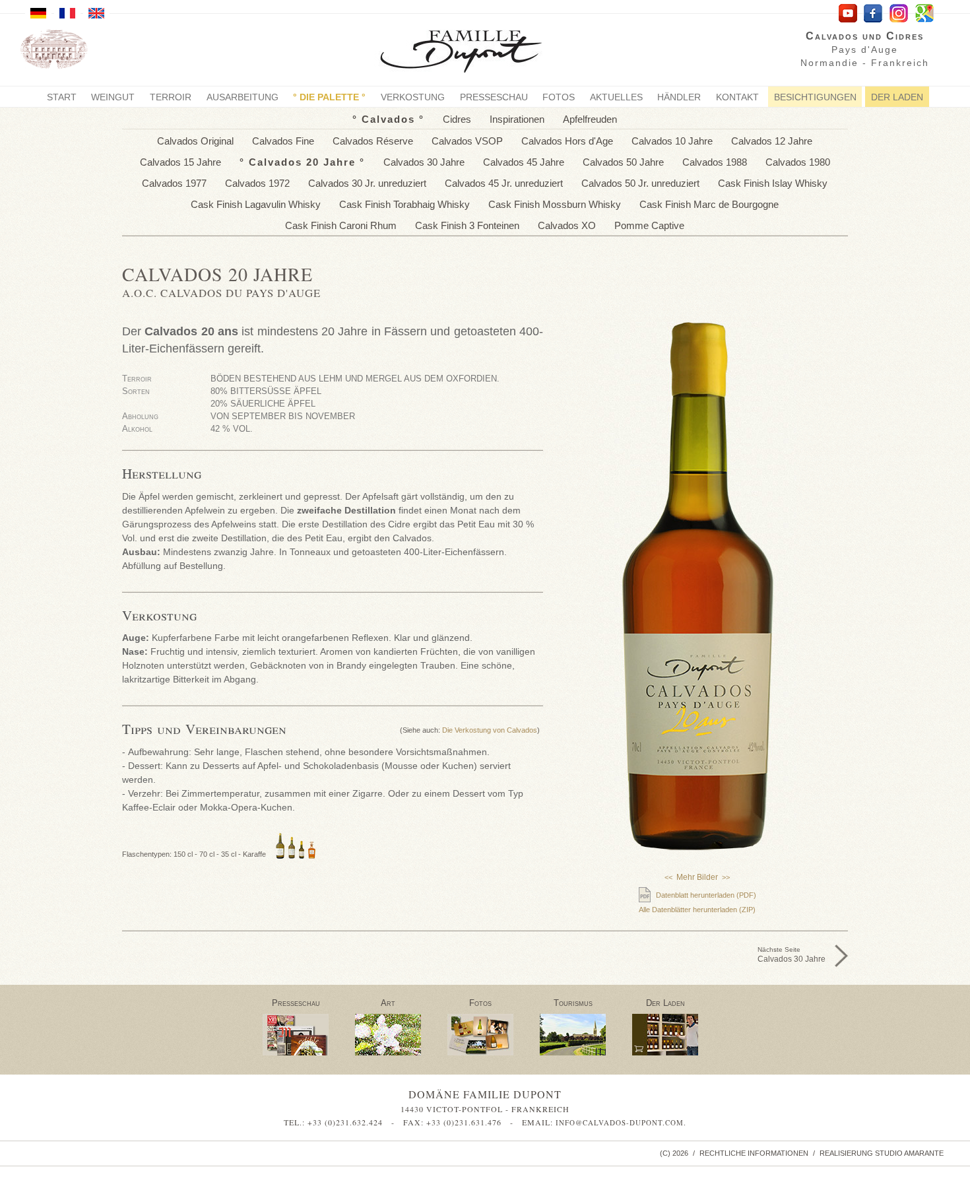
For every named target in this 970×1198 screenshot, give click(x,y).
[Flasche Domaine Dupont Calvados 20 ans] (698, 586)
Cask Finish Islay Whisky (772, 183)
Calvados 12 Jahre (771, 141)
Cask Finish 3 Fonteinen (467, 225)
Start (62, 97)
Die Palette (329, 97)
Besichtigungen (815, 97)
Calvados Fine (283, 141)
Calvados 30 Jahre (424, 162)
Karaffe (254, 854)
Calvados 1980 (797, 162)
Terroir (170, 97)
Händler (679, 97)
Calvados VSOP (467, 141)
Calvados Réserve (373, 141)
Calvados (388, 119)
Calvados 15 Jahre (180, 162)
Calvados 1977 (174, 183)
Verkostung (413, 97)
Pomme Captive (649, 225)
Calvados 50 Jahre (623, 162)
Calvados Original (195, 141)
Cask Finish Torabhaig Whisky (404, 204)
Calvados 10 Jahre (672, 141)
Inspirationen (517, 119)
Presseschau (494, 97)
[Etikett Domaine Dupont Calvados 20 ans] (697, 734)
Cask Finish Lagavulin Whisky (256, 204)
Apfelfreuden (590, 119)
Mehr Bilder (697, 877)
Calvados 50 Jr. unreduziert (640, 183)
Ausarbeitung (242, 97)
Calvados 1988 (714, 162)
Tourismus (573, 1003)
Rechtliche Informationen (753, 1153)
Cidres (457, 119)
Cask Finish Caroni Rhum (341, 225)
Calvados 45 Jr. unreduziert (504, 183)
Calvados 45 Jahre (523, 162)
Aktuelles (616, 97)
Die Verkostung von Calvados (489, 730)
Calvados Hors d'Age (567, 141)
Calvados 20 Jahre (302, 162)
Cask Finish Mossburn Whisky (554, 204)
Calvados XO (567, 225)
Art (388, 1003)
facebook (873, 13)
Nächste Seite (791, 955)
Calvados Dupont (471, 53)
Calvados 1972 (257, 183)
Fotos (558, 97)
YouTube (847, 13)
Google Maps (924, 13)
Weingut (113, 97)
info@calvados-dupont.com (620, 1122)
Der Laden (897, 97)
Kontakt (737, 97)
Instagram (899, 13)
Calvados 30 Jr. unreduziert (367, 183)
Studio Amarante (909, 1153)
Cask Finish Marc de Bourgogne (709, 204)
